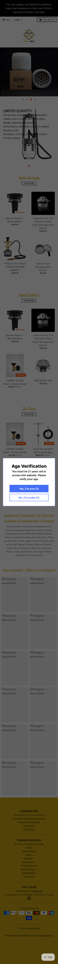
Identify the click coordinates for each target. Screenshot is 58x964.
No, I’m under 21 (29, 497)
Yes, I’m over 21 (29, 488)
